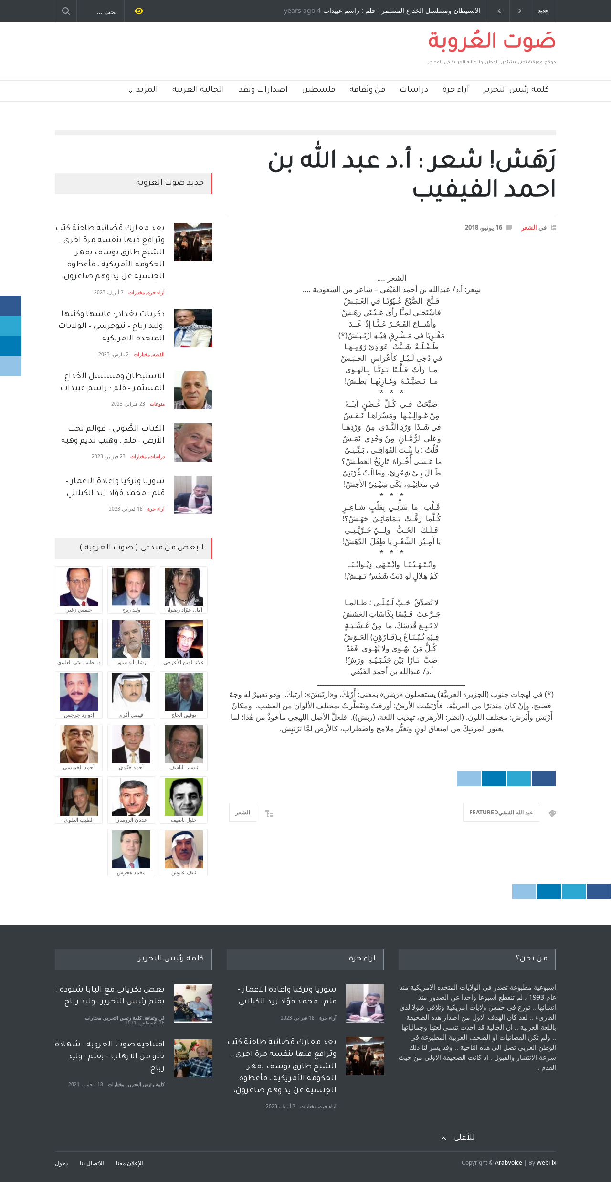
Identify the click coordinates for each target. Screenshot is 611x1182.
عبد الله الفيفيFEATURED (501, 812)
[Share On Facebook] (544, 778)
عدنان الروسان (131, 819)
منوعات (157, 404)
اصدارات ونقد (263, 90)
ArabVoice (508, 1163)
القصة (159, 354)
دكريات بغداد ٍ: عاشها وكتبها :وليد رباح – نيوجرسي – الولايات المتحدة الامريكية (110, 326)
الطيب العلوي (79, 819)
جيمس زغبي (78, 609)
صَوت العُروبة (492, 43)
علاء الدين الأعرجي (183, 661)
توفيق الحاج (183, 714)
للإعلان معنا (129, 1163)
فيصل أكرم (131, 714)
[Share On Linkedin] (494, 778)
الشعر (529, 227)
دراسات (414, 90)
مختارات (136, 292)
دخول (61, 1163)
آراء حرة (455, 90)
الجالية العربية (198, 90)
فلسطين (318, 90)
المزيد (147, 90)
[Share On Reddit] (469, 778)
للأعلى (464, 1138)
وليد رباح (131, 609)
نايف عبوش (183, 872)
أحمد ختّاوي (131, 766)
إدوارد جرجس (79, 714)
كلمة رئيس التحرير (516, 90)
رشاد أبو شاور (131, 661)
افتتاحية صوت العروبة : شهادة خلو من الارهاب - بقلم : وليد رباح (110, 1057)
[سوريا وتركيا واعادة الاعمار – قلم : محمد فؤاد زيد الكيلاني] (193, 495)
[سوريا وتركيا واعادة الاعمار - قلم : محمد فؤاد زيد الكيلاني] (365, 1003)
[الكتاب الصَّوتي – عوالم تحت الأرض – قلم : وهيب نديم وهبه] (193, 442)
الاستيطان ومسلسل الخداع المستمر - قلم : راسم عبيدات (402, 11)
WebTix (546, 1163)
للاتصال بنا (92, 1163)
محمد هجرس (131, 872)
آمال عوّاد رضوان (183, 609)
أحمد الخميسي (79, 766)
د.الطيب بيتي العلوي (79, 661)
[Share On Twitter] (519, 778)
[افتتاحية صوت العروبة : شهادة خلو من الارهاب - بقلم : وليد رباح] (193, 1058)
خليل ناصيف (184, 819)
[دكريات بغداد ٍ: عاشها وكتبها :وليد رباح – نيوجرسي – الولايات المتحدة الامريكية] (193, 328)
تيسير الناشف (183, 766)
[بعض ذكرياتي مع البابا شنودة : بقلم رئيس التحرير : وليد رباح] (193, 1003)
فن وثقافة (367, 90)
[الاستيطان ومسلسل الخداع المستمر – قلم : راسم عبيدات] (193, 390)
